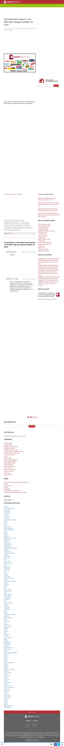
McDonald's (7, 621)
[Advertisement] (32, 7)
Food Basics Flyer (42, 232)
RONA (5, 659)
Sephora (6, 666)
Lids (5, 611)
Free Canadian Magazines (10, 459)
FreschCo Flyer (42, 234)
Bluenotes (6, 536)
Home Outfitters (8, 589)
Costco (6, 554)
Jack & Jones (7, 596)
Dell (5, 559)
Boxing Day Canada (43, 227)
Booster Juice (7, 539)
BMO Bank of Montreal (10, 538)
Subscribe (31, 426)
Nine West (6, 634)
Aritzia (5, 523)
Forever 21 (6, 571)
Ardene (6, 521)
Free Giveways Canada (10, 461)
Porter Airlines (7, 649)
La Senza (6, 606)
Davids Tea (7, 558)
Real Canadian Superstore (10, 652)
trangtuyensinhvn (42, 258)
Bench (5, 531)
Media (27, 727)
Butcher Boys (7, 543)
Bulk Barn (6, 541)
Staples (6, 677)
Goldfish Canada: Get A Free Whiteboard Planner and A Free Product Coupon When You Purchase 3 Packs (48, 267)
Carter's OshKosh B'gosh (10, 548)
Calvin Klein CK (8, 544)
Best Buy (6, 534)
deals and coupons (9, 225)
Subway (6, 680)
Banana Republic (8, 528)
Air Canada (7, 513)
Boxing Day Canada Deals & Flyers (47, 299)
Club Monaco (7, 551)
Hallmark (6, 583)
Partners (6, 487)
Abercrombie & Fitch (9, 508)
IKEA (5, 592)
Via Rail (6, 699)
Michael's (6, 624)
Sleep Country (7, 672)
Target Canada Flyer (43, 249)
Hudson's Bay (7, 591)
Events (5, 456)
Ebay (5, 564)
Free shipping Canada (9, 463)
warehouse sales (8, 474)
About (26, 725)
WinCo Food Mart (8, 705)
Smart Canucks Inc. (23, 28)
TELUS (6, 684)
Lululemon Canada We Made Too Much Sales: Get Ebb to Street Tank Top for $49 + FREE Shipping (49, 215)
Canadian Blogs (8, 444)
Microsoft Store (8, 626)
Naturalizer (6, 627)
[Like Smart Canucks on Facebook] (31, 417)
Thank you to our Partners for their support (14, 436)
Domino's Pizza (8, 563)
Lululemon (6, 616)
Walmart (6, 700)
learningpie (41, 277)
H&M (5, 588)
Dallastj (40, 265)
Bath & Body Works (9, 529)
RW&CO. (6, 664)
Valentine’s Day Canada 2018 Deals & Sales (15, 492)
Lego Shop (6, 609)
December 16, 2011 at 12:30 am (29, 252)
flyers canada (26, 225)
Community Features (9, 454)
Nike (5, 632)
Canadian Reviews (43, 229)
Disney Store (7, 561)
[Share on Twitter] (58, 744)
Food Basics (8, 227)
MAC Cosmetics (8, 617)
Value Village (7, 697)
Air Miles (6, 514)
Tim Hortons (7, 690)
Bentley (6, 533)
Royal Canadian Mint (9, 662)
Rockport (6, 657)
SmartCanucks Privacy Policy (11, 490)
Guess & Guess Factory (10, 581)
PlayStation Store (8, 647)
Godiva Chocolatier (9, 578)
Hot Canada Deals (46, 194)
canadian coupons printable (11, 223)
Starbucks (6, 679)
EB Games (7, 566)
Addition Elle (7, 510)
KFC (5, 601)
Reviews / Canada (8, 471)
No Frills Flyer (41, 241)
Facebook (36, 724)
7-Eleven (6, 506)
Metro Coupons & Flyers (44, 239)
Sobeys (6, 674)
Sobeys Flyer (41, 246)
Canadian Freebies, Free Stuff (11, 453)
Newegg (6, 631)
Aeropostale (7, 511)
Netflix (5, 629)
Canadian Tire (7, 546)
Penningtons (7, 644)
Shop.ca (6, 667)
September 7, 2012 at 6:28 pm (29, 279)
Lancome (6, 604)
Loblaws (6, 612)
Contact (6, 484)
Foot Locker (7, 569)
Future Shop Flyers (43, 236)
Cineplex (6, 549)
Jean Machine (7, 598)
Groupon (6, 579)
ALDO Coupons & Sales (44, 224)
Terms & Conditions (28, 741)
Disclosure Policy (8, 485)
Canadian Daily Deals (9, 448)
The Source (7, 689)
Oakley (6, 639)
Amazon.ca (7, 518)
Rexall (5, 656)
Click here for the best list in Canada (13, 194)
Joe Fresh (6, 599)
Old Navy (6, 641)
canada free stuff (9, 220)
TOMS (5, 692)
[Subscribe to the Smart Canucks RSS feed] (33, 417)
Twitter (36, 725)
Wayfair (6, 702)
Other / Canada (8, 468)
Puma (5, 651)
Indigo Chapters (8, 594)
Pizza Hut (6, 646)
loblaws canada (28, 227)
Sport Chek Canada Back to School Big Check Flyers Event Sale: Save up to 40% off (48, 204)
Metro (5, 622)
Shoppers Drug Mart (9, 669)
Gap (5, 573)
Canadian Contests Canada (11, 446)
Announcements (8, 443)
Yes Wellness (7, 707)
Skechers (6, 670)
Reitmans (6, 654)
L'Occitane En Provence (10, 614)
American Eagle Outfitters (10, 520)
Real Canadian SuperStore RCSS (13, 230)
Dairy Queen (7, 556)
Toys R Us (6, 694)
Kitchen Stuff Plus (8, 602)
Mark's (5, 619)
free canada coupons (17, 227)
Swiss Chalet (7, 682)
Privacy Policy (37, 741)
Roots (5, 661)
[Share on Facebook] (55, 744)
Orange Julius (7, 642)
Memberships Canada (9, 466)
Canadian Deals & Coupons (11, 449)
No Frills (6, 636)
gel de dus (12, 279)
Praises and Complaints (10, 469)
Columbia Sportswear (9, 553)
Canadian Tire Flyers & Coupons (46, 231)
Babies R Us (7, 526)
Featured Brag (7, 458)
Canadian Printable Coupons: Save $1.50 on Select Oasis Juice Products (48, 283)
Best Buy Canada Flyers (44, 226)
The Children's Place (9, 687)
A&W (5, 524)
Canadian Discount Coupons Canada (13, 451)
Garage (6, 574)
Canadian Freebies (24, 223)
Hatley (5, 586)
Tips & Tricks (7, 473)
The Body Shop (8, 685)
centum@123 (41, 270)
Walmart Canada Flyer (43, 251)
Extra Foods (19, 225)
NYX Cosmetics (8, 637)
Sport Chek (7, 675)
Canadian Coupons (19, 220)
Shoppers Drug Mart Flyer (44, 244)
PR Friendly (7, 489)
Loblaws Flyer (41, 237)
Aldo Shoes (7, 516)
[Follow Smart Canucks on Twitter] (28, 417)
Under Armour (7, 695)
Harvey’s (6, 584)
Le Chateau (7, 607)
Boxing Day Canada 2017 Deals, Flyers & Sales (16, 482)
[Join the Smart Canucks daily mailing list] (36, 417)
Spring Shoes (41, 247)
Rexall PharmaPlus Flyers (44, 242)
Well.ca (6, 704)
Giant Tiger (6, 576)
